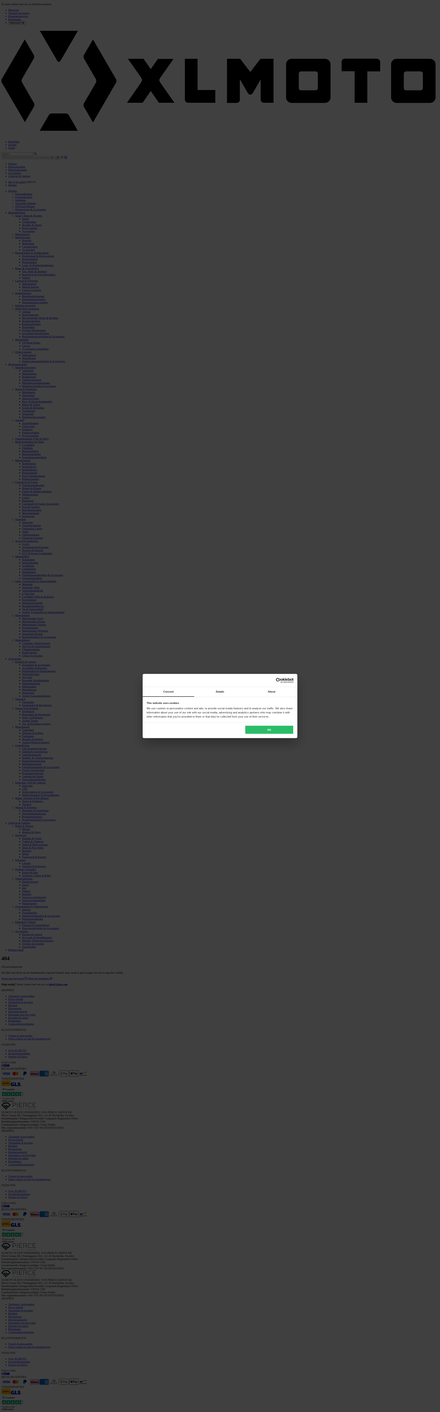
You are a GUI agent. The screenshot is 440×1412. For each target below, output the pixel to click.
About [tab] (271, 691)
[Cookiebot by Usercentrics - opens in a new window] (278, 680)
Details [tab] (220, 691)
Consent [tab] (168, 691)
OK (269, 729)
